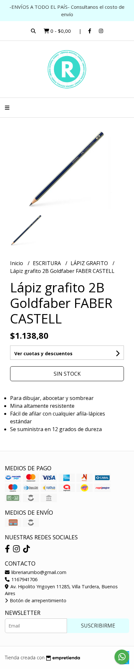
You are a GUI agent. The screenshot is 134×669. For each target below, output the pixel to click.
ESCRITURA (47, 263)
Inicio (17, 263)
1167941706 (23, 579)
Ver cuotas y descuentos (43, 353)
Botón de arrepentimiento (37, 600)
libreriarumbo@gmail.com (38, 572)
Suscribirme (98, 625)
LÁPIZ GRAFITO (90, 263)
